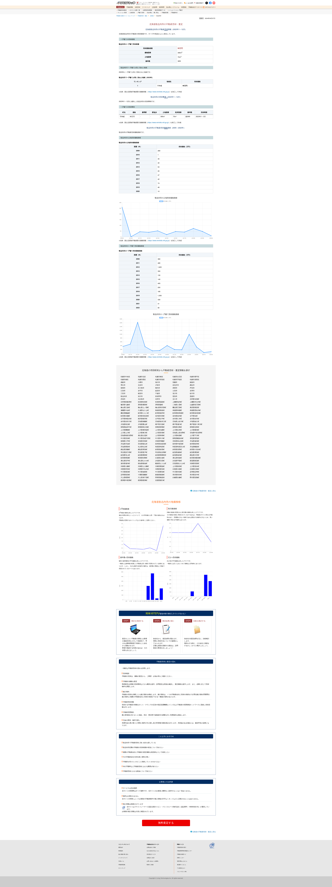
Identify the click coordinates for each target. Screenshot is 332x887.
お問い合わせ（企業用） (153, 861)
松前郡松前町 (142, 402)
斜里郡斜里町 (160, 449)
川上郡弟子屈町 (143, 477)
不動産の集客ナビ (181, 854)
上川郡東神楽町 (143, 430)
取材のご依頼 (150, 864)
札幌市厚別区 (160, 379)
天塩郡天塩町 (125, 444)
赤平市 (140, 390)
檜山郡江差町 (125, 407)
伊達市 (123, 399)
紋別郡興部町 (142, 455)
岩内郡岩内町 (177, 416)
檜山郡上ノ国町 (143, 407)
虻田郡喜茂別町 (195, 413)
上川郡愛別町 (194, 430)
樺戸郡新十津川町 (196, 424)
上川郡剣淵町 (177, 435)
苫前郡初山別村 (178, 441)
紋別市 (157, 390)
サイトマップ (121, 868)
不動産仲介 (174, 12)
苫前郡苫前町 (142, 441)
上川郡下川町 (194, 435)
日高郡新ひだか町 (179, 463)
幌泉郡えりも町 (160, 463)
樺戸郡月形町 (160, 424)
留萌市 (123, 388)
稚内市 (157, 388)
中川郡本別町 (177, 472)
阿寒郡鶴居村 (160, 477)
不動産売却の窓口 (181, 847)
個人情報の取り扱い (123, 854)
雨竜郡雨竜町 (160, 427)
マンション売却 (122, 12)
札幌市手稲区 (177, 379)
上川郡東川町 (142, 432)
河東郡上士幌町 (143, 466)
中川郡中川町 (160, 438)
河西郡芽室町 (125, 469)
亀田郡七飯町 (125, 404)
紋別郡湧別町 (194, 452)
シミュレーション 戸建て (175, 10)
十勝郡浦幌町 (142, 474)
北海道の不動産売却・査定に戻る (204, 491)
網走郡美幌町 (125, 449)
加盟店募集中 (200, 3)
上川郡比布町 (177, 430)
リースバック (146, 7)
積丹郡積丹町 (142, 418)
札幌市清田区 (194, 379)
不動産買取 (129, 7)
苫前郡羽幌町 (160, 441)
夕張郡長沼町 (125, 424)
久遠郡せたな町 (143, 410)
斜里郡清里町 (177, 449)
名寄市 (192, 390)
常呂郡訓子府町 (126, 452)
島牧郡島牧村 (160, 410)
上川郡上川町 (125, 432)
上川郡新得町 (177, 466)
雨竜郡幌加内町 (178, 438)
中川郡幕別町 (125, 472)
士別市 (175, 390)
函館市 (123, 382)
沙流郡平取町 (177, 460)
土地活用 (154, 7)
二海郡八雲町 (177, 404)
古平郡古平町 (160, 418)
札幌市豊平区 (194, 376)
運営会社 (120, 847)
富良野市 (158, 396)
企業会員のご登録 (151, 847)
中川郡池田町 (142, 472)
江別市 (123, 390)
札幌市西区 (142, 379)
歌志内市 (124, 396)
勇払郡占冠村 (142, 435)
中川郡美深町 (125, 438)
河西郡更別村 (160, 469)
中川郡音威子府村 (144, 438)
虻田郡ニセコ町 (143, 413)
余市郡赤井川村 (126, 421)
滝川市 (175, 393)
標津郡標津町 (142, 480)
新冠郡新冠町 (194, 460)
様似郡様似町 (142, 463)
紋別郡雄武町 (177, 455)
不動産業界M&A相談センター (184, 851)
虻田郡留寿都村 (178, 413)
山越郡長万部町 (195, 404)
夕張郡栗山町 (142, 424)
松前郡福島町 (160, 402)
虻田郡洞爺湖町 (195, 458)
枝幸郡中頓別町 (178, 444)
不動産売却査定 (122, 10)
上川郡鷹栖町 (125, 430)
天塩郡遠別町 (194, 441)
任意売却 (137, 7)
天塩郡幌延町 (194, 446)
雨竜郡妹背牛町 (126, 427)
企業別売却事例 (147, 10)
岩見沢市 (176, 385)
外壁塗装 (183, 7)
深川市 (140, 396)
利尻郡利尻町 (160, 446)
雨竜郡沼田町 (194, 427)
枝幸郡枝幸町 (194, 444)
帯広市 (123, 385)
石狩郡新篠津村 (126, 402)
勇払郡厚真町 (177, 458)
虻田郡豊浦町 (125, 458)
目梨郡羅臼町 (160, 480)
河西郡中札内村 (143, 469)
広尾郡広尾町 (194, 469)
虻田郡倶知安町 (143, 416)
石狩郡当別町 (194, 399)
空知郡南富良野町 (127, 435)
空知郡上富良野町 (179, 432)
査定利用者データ (160, 10)
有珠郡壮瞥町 (142, 458)
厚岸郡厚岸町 (177, 474)
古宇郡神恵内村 (126, 418)
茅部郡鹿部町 (142, 404)
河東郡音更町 (194, 463)
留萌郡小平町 (125, 441)
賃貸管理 (161, 7)
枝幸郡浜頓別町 (160, 444)
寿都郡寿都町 (177, 410)
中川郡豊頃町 (160, 472)
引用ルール (121, 861)
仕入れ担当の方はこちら (153, 851)
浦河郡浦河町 (125, 463)
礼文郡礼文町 (142, 446)
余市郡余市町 (194, 418)
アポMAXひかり (181, 868)
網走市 (192, 385)
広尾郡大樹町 (177, 469)
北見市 (140, 385)
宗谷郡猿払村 (142, 444)
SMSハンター (180, 857)
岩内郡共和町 (160, 416)
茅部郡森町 (159, 404)
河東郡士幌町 (125, 466)
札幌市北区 (142, 376)
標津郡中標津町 (126, 480)
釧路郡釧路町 (160, 474)
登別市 (175, 396)
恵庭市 (192, 396)
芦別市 (192, 388)
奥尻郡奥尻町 (194, 407)
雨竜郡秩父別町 (143, 427)
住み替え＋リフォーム (172, 7)
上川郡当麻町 (160, 430)
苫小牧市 (141, 388)
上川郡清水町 (194, 466)
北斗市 (175, 399)
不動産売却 (120, 7)
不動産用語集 (121, 864)
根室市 (140, 393)
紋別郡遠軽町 (177, 452)
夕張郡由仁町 (194, 421)
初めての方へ (179, 3)
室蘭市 (175, 382)
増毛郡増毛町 (194, 438)
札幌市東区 (159, 376)
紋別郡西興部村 (160, 455)
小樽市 (140, 382)
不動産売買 (165, 12)
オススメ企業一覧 (135, 10)
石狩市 (157, 399)
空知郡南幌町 (142, 421)
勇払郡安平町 (125, 460)
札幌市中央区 (125, 376)
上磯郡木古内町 (195, 402)
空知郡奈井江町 (160, 421)
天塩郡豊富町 (125, 446)
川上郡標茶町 (125, 477)
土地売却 (132, 12)
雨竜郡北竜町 (177, 427)
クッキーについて (122, 857)
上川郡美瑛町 (160, 432)
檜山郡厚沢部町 (160, 407)
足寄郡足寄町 (194, 472)
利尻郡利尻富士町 (179, 446)
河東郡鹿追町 (160, 466)
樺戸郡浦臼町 (177, 424)
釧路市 (192, 382)
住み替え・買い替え (153, 12)
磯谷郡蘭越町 (125, 413)
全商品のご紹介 (151, 857)
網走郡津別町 (142, 449)
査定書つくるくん (181, 864)
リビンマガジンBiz (182, 871)
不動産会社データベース (195, 7)
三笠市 (123, 393)
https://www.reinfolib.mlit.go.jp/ (158, 91)
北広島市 (141, 399)
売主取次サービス (151, 854)
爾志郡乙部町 (177, 407)
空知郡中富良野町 (196, 432)
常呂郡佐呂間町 (160, 452)
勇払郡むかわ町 (143, 460)
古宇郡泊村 (194, 416)
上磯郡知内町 (177, 402)
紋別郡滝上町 (125, 455)
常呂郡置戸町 (142, 452)
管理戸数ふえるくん (182, 861)
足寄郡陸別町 (125, 474)
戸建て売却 (141, 12)
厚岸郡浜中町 (194, 474)
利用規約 (120, 851)
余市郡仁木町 (177, 418)
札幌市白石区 (177, 376)
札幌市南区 (124, 379)
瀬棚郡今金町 (125, 410)
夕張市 (157, 385)
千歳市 (157, 393)
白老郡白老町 (160, 458)
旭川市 (157, 382)
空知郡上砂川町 (178, 421)
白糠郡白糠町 (177, 477)
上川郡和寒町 (160, 435)
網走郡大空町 (194, 455)
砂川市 (192, 393)
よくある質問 (189, 3)
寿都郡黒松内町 (195, 410)
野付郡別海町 (194, 477)
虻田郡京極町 (125, 416)
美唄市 (175, 388)
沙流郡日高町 (160, 460)
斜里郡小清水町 (195, 449)
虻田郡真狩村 (160, 413)
